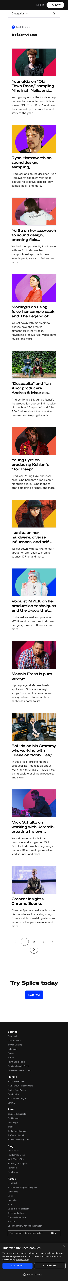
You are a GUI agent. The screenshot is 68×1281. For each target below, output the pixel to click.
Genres (11, 1053)
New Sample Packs (16, 1062)
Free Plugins (13, 1094)
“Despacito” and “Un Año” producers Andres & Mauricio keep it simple (31, 388)
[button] (34, 1274)
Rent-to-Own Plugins (17, 1090)
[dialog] (34, 1262)
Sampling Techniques (17, 1163)
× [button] (64, 1246)
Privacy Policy (22, 1259)
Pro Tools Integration (17, 1135)
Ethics (10, 1196)
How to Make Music (16, 1155)
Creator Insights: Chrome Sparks (28, 901)
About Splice (13, 1183)
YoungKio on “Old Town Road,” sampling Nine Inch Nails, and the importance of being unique (33, 86)
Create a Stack (14, 1040)
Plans (10, 1204)
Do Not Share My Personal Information (25, 1226)
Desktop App (13, 1118)
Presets (11, 1057)
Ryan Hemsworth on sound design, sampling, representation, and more (32, 162)
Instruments (13, 1049)
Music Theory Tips (16, 1159)
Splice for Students (16, 1213)
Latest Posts (13, 1151)
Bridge (11, 1127)
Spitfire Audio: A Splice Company (22, 1187)
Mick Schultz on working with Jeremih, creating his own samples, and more (33, 827)
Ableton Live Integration (18, 1139)
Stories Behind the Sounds (20, 1070)
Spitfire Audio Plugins (17, 1098)
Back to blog (23, 27)
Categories (18, 13)
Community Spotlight (17, 1217)
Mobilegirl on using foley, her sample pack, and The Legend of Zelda (33, 311)
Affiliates (11, 1221)
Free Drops (13, 1172)
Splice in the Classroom (18, 1209)
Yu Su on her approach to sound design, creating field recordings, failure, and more (34, 235)
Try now (55, 5)
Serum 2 (11, 1103)
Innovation (12, 1200)
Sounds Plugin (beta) (17, 1114)
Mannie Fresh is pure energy (32, 676)
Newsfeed (12, 1168)
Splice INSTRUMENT (17, 1081)
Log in (40, 4)
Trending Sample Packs (18, 1066)
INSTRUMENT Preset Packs (20, 1086)
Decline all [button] (49, 1265)
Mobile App (13, 1122)
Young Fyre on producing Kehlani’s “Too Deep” (30, 464)
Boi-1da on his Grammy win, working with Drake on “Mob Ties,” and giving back (34, 750)
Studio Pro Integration (17, 1131)
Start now (34, 994)
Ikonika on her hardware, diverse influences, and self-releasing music (31, 537)
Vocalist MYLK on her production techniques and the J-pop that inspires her (34, 606)
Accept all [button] (17, 1265)
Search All (12, 1036)
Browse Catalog (15, 1045)
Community (13, 1192)
